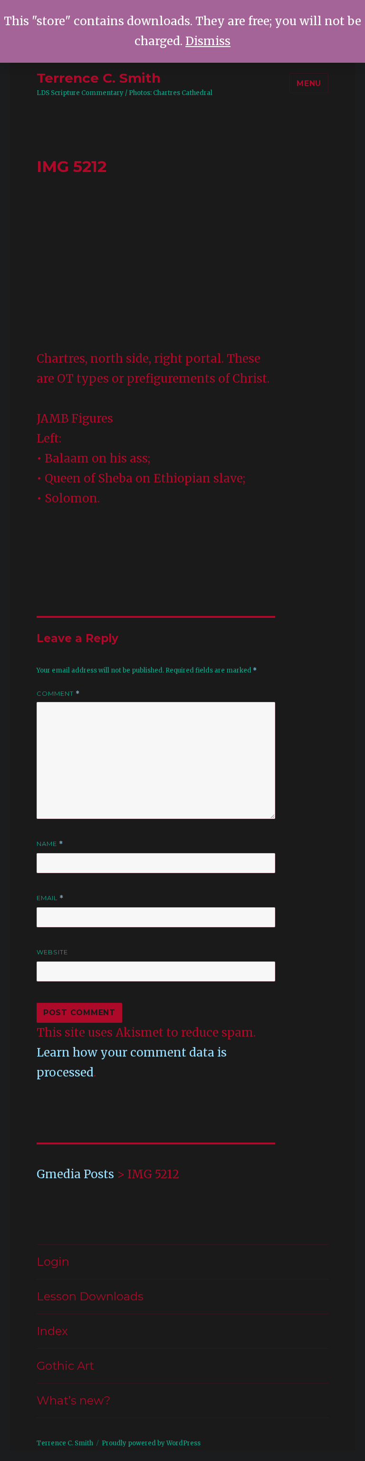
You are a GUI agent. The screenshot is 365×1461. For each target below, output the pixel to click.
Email (50, 898)
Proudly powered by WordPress (151, 1443)
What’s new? (74, 1400)
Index (52, 1331)
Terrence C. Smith (99, 78)
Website (52, 952)
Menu (309, 83)
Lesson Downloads (90, 1296)
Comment (58, 694)
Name (50, 844)
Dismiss (208, 41)
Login (53, 1262)
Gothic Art (65, 1366)
